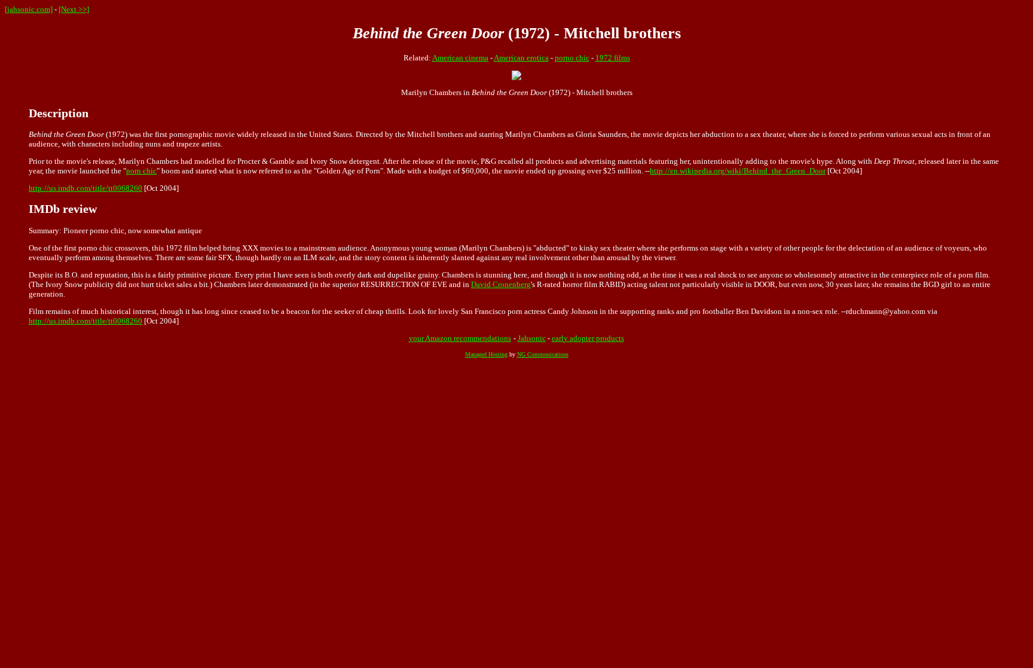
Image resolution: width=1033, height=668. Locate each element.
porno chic (572, 57)
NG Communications (543, 354)
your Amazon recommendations (460, 338)
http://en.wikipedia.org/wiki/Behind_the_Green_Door (738, 170)
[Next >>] (74, 9)
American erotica (521, 57)
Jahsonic (532, 338)
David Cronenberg (501, 284)
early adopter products (588, 338)
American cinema (460, 57)
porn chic (141, 170)
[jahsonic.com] (29, 9)
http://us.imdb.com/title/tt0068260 (85, 188)
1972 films (612, 57)
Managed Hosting (486, 354)
